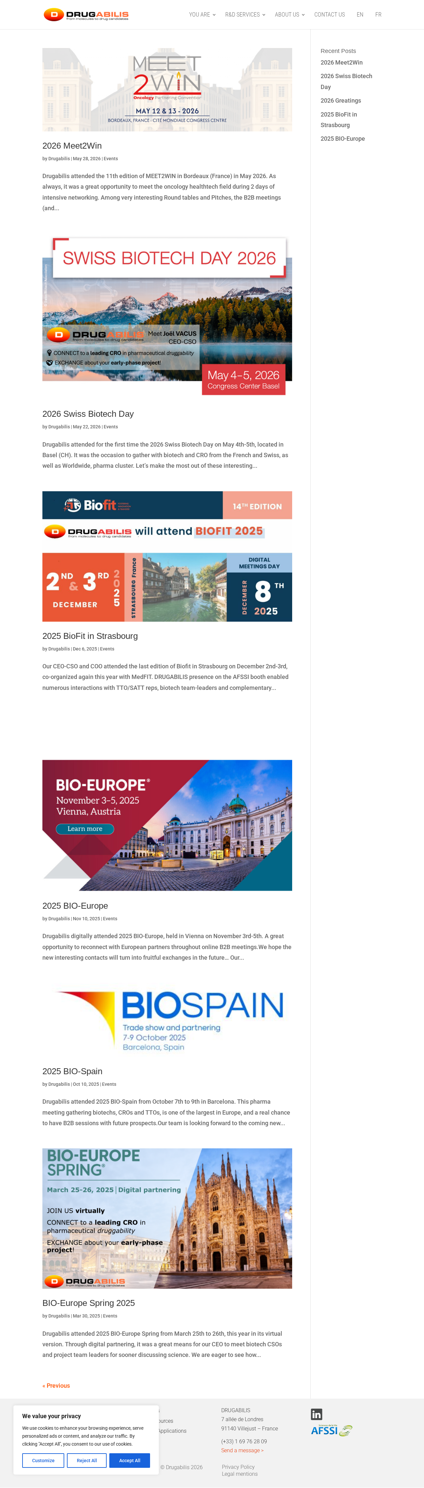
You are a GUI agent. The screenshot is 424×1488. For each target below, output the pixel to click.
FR (378, 15)
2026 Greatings (341, 100)
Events (111, 158)
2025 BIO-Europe (75, 906)
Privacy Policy (238, 1466)
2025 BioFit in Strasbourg (90, 636)
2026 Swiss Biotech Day (88, 414)
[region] (86, 1440)
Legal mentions (240, 1473)
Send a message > (242, 1450)
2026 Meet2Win (72, 146)
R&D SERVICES (242, 15)
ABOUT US (287, 15)
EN (360, 15)
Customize (43, 1460)
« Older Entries (61, 1385)
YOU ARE (199, 15)
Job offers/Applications (159, 1431)
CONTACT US (329, 15)
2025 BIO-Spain (72, 1071)
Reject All (87, 1460)
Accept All (129, 1460)
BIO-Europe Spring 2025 (88, 1303)
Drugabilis (59, 158)
